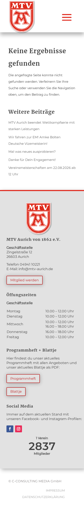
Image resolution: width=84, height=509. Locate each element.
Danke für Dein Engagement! (32, 160)
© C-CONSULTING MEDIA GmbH (34, 481)
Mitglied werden (24, 280)
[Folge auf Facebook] (9, 428)
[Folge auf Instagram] (18, 428)
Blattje (16, 391)
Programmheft (23, 379)
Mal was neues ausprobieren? (32, 151)
